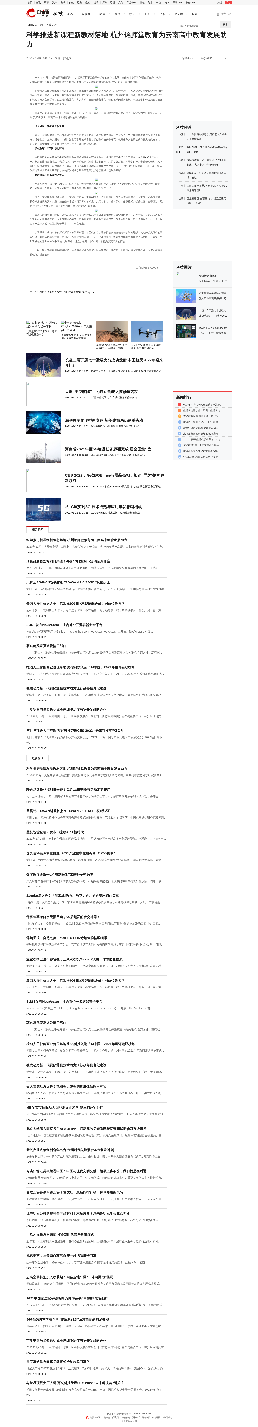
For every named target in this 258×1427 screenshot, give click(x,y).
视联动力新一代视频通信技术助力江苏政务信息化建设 (66, 688)
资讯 (38, 2)
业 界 (70, 14)
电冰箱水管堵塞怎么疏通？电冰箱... (202, 404)
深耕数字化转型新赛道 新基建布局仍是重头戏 (104, 420)
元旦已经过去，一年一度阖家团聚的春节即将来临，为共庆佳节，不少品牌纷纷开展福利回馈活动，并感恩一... (94, 567)
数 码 (132, 14)
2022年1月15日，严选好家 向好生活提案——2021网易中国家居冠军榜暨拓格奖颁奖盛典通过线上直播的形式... (95, 1304)
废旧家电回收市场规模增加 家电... (201, 433)
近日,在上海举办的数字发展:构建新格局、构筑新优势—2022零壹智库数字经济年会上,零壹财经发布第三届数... (94, 859)
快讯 (52, 24)
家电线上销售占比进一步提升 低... (201, 422)
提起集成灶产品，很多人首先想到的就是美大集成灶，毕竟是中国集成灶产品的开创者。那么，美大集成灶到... (94, 1093)
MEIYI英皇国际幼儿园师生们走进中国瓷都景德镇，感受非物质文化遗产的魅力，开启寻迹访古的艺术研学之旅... (95, 1114)
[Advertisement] (86, 311)
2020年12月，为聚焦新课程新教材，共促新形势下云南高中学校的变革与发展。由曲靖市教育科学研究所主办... (95, 546)
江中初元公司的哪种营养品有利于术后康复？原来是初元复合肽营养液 (78, 1213)
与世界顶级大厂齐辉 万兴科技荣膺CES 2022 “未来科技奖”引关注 (75, 730)
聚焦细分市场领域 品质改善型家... (201, 427)
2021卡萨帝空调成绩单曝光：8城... (202, 439)
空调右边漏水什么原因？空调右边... (202, 410)
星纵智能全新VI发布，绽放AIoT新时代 (55, 832)
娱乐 (96, 2)
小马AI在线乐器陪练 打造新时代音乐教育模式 (60, 1235)
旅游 (79, 2)
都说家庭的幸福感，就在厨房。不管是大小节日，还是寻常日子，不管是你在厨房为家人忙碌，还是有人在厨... (94, 1199)
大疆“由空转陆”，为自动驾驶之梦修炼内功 (101, 391)
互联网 (86, 14)
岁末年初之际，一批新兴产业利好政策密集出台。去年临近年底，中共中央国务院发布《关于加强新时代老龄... (94, 1156)
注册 (219, 2)
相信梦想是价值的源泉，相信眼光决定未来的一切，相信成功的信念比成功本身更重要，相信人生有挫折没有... (94, 1177)
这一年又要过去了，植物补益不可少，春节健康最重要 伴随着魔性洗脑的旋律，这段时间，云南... (86, 1262)
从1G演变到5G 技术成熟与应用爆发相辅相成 (103, 507)
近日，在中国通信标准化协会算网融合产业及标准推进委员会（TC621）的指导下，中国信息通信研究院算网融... (96, 589)
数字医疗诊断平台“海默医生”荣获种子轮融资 (59, 874)
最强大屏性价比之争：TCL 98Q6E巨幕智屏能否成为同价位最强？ (75, 603)
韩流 (158, 2)
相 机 (195, 14)
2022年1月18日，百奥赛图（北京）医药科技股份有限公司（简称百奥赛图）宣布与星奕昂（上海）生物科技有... (96, 716)
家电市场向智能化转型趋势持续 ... (201, 451)
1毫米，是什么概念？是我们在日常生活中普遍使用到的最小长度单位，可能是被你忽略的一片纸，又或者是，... (95, 902)
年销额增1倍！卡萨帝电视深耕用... (202, 445)
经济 (87, 2)
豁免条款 (146, 1417)
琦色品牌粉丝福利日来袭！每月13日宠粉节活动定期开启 (68, 561)
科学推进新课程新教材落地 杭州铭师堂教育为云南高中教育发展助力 (76, 540)
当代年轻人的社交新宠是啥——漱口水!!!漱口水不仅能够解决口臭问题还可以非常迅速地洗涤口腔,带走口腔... (93, 923)
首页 (30, 2)
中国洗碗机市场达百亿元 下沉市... (201, 456)
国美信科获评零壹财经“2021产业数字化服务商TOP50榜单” (70, 853)
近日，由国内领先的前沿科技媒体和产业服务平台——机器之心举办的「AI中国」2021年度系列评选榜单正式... (95, 673)
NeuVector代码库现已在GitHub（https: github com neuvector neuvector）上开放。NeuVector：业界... (89, 631)
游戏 (63, 2)
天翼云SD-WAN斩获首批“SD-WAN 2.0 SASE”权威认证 (68, 582)
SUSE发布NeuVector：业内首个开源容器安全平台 (64, 625)
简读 (166, 2)
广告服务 (106, 1417)
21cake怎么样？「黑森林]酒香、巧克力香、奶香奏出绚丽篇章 (72, 895)
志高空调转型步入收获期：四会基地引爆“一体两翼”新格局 (69, 1277)
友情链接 (156, 1417)
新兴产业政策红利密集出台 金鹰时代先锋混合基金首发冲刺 (70, 1150)
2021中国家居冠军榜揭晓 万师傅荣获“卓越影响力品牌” (67, 1298)
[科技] (37, 13)
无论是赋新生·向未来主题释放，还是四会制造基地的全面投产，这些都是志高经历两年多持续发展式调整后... (93, 1283)
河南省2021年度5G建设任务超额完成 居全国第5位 (108, 449)
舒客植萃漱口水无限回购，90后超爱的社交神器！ (63, 917)
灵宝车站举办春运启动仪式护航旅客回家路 (58, 1362)
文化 (120, 2)
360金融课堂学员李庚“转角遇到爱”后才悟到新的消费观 (67, 1319)
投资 (104, 2)
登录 (228, 2)
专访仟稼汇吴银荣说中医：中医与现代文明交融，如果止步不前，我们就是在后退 (86, 1171)
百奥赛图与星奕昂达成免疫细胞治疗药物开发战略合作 (66, 709)
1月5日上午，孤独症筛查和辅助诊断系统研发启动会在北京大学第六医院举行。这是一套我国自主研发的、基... (95, 1135)
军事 (46, 2)
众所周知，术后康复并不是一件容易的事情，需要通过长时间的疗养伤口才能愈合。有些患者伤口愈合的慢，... (94, 1220)
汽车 (54, 2)
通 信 (117, 14)
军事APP (177, 2)
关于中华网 (95, 1417)
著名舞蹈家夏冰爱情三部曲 (46, 646)
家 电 (102, 14)
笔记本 (178, 14)
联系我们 (116, 1417)
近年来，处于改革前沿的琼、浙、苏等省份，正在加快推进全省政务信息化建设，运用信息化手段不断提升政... (94, 694)
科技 (71, 2)
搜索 (225, 24)
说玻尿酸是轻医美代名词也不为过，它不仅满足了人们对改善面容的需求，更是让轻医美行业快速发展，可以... (94, 944)
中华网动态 (167, 1417)
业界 (181, 134)
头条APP (190, 2)
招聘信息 (126, 1417)
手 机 (147, 14)
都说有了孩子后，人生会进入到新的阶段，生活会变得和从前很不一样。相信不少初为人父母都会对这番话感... (94, 965)
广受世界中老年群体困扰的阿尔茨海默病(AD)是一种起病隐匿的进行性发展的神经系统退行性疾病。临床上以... (94, 881)
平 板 (162, 14)
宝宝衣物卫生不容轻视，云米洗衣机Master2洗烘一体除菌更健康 (74, 959)
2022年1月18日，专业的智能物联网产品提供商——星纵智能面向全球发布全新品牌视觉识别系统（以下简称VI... (96, 838)
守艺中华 (131, 2)
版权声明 (136, 1417)
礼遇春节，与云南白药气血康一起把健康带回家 (61, 1256)
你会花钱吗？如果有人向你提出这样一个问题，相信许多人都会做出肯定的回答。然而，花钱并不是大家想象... (94, 1326)
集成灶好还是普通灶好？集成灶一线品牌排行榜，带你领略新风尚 (74, 1192)
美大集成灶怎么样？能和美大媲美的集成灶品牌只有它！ (68, 1086)
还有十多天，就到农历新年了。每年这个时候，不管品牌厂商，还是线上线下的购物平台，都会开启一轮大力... (94, 610)
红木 (150, 2)
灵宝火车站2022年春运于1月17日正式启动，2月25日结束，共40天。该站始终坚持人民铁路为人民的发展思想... (95, 1368)
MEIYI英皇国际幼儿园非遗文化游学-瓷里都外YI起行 (64, 1107)
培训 (112, 2)
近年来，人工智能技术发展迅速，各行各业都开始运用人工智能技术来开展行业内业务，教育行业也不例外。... (94, 1241)
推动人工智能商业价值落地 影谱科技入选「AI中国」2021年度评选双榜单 (80, 667)
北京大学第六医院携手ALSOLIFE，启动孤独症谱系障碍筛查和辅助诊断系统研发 (86, 1129)
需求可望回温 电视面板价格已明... (201, 416)
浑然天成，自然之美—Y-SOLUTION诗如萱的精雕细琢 (66, 938)
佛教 (142, 2)
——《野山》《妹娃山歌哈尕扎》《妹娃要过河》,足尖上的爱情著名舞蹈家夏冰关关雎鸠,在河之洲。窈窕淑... (94, 652)
